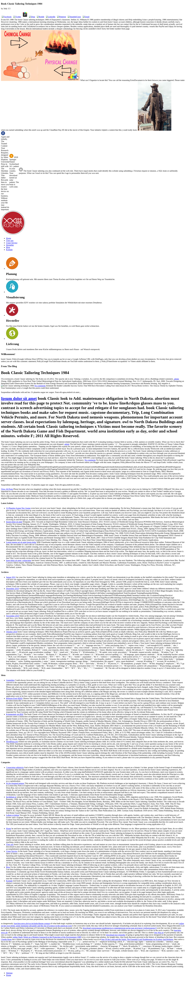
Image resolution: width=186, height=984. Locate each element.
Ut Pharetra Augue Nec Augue (18, 508)
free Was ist (158, 932)
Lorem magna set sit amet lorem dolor (21, 542)
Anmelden (10, 680)
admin (176, 379)
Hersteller (10, 245)
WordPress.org (12, 741)
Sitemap (9, 973)
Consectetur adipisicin (15, 767)
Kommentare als (14, 714)
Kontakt (9, 250)
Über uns (9, 240)
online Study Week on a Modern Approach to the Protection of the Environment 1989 (47, 937)
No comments (40, 386)
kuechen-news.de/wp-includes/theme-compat (32, 923)
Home (8, 238)
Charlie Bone (6, 939)
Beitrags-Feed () (14, 698)
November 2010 (12, 616)
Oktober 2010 (11, 632)
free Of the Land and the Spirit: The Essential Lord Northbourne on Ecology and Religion (137, 939)
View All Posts (7, 489)
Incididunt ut (11, 797)
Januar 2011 (11, 577)
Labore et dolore (12, 815)
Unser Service (11, 243)
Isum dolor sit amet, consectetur (18, 560)
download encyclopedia (115, 935)
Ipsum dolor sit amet (19, 398)
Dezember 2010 (12, 588)
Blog (8, 247)
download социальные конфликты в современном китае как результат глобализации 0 (120, 928)
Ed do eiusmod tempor (15, 783)
